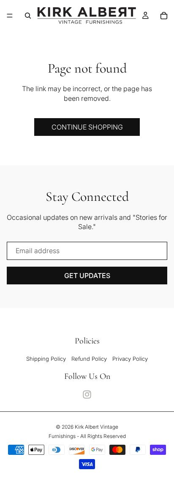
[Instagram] (87, 394)
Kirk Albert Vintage (96, 427)
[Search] (28, 15)
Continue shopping (87, 127)
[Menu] (9, 15)
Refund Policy (89, 358)
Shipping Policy (46, 358)
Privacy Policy (130, 358)
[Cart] (164, 15)
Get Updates (87, 275)
